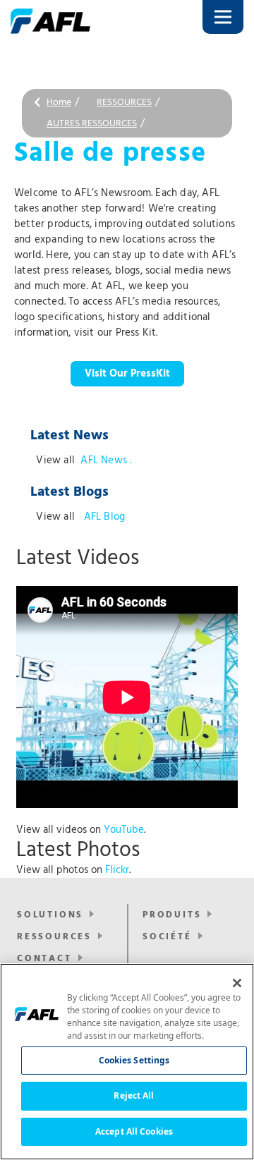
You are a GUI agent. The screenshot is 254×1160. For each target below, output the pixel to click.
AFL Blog (102, 517)
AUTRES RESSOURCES (92, 124)
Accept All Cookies (134, 1131)
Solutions (50, 915)
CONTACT (44, 958)
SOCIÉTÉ (167, 936)
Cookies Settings (134, 1060)
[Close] (237, 983)
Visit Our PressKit (127, 373)
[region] (127, 1061)
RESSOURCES (124, 102)
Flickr (117, 870)
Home (59, 102)
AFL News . (105, 460)
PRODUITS (172, 915)
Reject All (134, 1095)
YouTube (124, 830)
